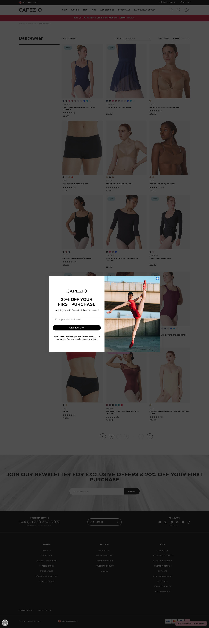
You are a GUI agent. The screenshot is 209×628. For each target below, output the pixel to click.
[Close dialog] (157, 278)
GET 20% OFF (76, 327)
